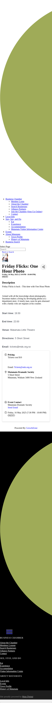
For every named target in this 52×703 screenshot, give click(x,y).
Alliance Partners (18, 209)
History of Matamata (20, 239)
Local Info (10, 216)
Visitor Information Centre (11, 671)
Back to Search (8, 252)
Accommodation (18, 227)
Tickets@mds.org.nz (23, 367)
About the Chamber (19, 204)
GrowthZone (31, 428)
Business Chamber (14, 199)
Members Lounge (8, 645)
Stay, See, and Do (13, 219)
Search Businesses (19, 206)
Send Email (13, 407)
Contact (14, 214)
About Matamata (13, 234)
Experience (16, 224)
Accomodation (6, 668)
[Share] (43, 267)
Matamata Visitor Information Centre (27, 229)
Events (9, 232)
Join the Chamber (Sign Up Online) (26, 211)
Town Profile (17, 237)
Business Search (13, 242)
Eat (12, 221)
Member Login (17, 201)
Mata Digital (27, 696)
